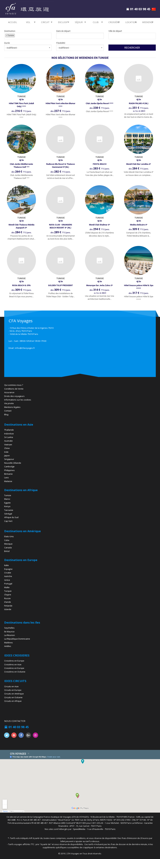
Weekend (147, 22)
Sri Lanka (8, 437)
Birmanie (8, 473)
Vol (28, 22)
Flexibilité (60, 43)
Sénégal (8, 513)
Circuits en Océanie (13, 697)
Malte (7, 587)
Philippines (9, 470)
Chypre (7, 594)
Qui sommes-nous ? (13, 385)
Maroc (7, 499)
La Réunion (9, 635)
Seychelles (9, 627)
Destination (9, 33)
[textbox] (30, 35)
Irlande (7, 602)
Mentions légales (12, 407)
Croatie (7, 572)
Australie (8, 440)
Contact (7, 410)
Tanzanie (8, 510)
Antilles (7, 646)
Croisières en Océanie (14, 671)
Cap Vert (8, 521)
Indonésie (9, 433)
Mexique (8, 543)
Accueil (12, 22)
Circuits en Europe (12, 690)
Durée (7, 43)
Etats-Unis (9, 536)
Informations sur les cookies (17, 399)
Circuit (45, 22)
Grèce (7, 580)
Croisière (113, 22)
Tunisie (7, 495)
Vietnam (8, 444)
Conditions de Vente (13, 388)
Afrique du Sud (11, 517)
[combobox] (28, 36)
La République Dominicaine (17, 638)
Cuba (6, 540)
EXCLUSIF (63, 22)
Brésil (7, 551)
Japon (7, 455)
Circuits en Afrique (13, 701)
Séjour (79, 22)
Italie (6, 565)
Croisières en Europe (14, 660)
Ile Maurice (9, 631)
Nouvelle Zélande (12, 462)
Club (96, 22)
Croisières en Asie (12, 664)
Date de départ (63, 31)
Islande (7, 609)
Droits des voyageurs (14, 396)
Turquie (8, 591)
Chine (7, 448)
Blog (6, 414)
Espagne (8, 569)
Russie (7, 598)
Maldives (8, 642)
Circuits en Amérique (14, 693)
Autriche (8, 576)
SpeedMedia (79, 829)
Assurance (9, 392)
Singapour (9, 459)
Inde (6, 452)
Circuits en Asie (11, 686)
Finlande (8, 605)
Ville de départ (115, 31)
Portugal (8, 583)
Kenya (7, 506)
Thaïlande (9, 429)
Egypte (7, 502)
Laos (6, 477)
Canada (8, 547)
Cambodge (9, 466)
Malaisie (8, 481)
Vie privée (9, 403)
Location (131, 22)
